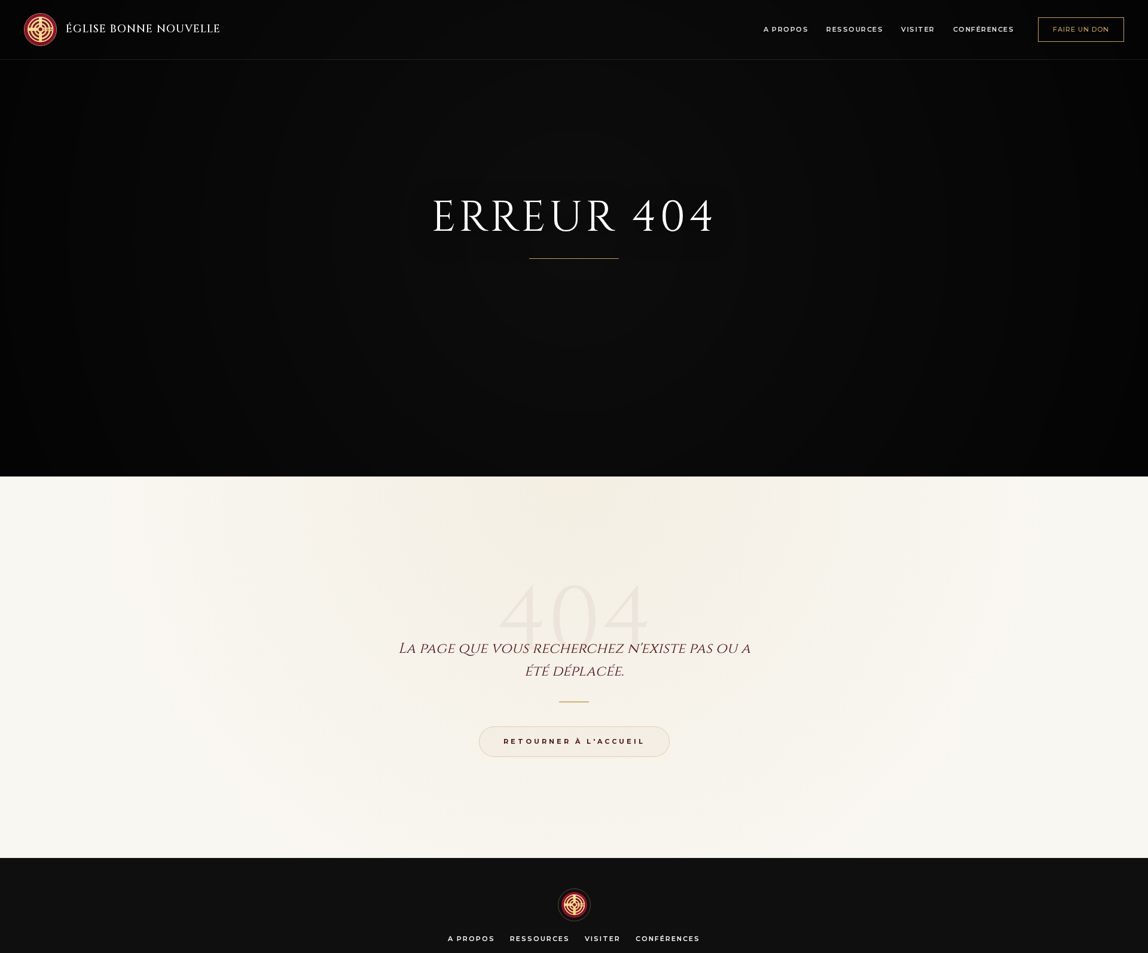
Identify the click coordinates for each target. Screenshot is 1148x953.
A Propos (786, 29)
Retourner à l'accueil (574, 741)
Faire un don (1081, 29)
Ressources (854, 29)
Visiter (918, 29)
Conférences (984, 29)
